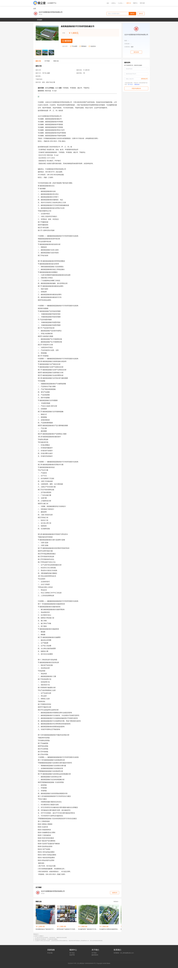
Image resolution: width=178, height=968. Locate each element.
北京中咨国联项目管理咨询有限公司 (50, 12)
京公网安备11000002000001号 (86, 963)
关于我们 (94, 953)
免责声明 (72, 955)
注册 (143, 3)
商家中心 (135, 3)
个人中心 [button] (120, 3)
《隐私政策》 (137, 84)
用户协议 (72, 953)
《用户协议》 (130, 84)
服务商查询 (95, 955)
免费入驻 (128, 3)
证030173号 (72, 963)
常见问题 (49, 953)
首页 (108, 3)
